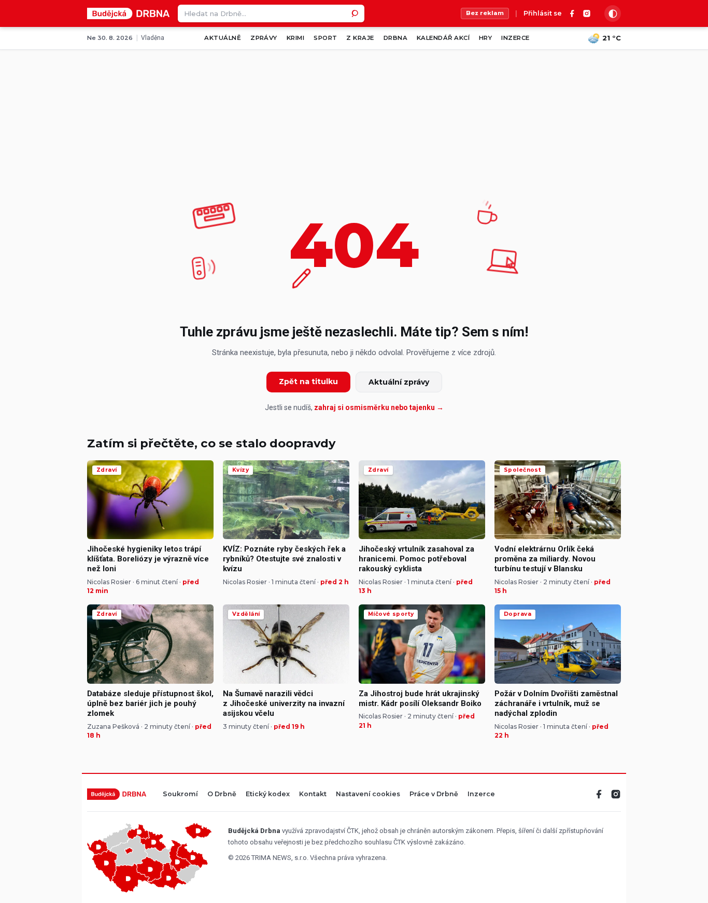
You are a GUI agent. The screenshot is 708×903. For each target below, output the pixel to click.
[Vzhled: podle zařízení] (612, 13)
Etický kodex (268, 794)
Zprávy (263, 37)
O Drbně (221, 794)
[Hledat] (355, 13)
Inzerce (515, 37)
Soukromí (180, 794)
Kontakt (313, 794)
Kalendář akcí (443, 37)
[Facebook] (572, 13)
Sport (325, 37)
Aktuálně (222, 37)
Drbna (395, 37)
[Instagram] (587, 13)
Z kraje (360, 37)
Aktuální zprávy (399, 382)
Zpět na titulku (308, 381)
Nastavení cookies (368, 794)
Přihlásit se (542, 13)
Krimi (295, 37)
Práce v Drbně (433, 794)
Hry (485, 37)
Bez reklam (485, 13)
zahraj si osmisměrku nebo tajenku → (379, 407)
